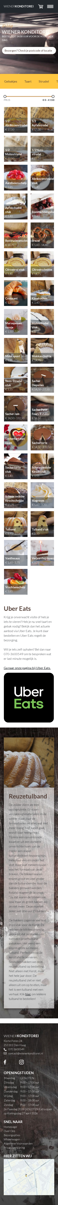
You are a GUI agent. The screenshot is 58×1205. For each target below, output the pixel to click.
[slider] (5, 96)
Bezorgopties (12, 1135)
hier (28, 994)
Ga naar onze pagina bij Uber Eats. (27, 668)
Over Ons (9, 1131)
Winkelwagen (12, 1139)
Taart (28, 81)
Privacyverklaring (14, 1147)
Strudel (44, 81)
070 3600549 (16, 1049)
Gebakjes (10, 81)
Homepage (10, 1126)
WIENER (19, 6)
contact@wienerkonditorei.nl (25, 1053)
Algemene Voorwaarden (18, 1143)
